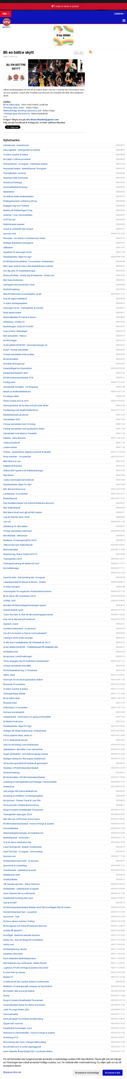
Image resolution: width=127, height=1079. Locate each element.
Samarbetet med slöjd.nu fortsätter (20, 433)
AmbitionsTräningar (12, 182)
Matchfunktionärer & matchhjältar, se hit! (22, 294)
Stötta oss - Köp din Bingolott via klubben (23, 940)
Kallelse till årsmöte (12, 466)
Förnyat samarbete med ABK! (17, 665)
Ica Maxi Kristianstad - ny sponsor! (19, 628)
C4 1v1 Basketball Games (15, 740)
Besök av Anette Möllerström (17, 391)
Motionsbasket (10, 549)
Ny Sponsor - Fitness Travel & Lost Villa (22, 800)
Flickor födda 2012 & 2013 (15, 401)
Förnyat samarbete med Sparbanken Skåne (23, 428)
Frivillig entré (9, 382)
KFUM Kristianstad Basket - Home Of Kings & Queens (28, 823)
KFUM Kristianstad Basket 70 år (18, 377)
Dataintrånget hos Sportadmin (17, 368)
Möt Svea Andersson (13, 280)
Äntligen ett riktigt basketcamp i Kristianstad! (24, 731)
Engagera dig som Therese (16, 205)
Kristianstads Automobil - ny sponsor (21, 861)
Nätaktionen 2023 (11, 875)
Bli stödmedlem (10, 359)
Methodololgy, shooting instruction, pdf (22, 110)
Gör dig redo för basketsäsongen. (19, 271)
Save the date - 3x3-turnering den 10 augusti (24, 577)
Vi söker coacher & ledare (15, 154)
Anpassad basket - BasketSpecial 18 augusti (24, 168)
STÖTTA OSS (9, 219)
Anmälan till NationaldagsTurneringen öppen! (24, 605)
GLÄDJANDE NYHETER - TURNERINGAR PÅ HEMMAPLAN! (30, 647)
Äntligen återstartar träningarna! (18, 243)
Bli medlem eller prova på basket (18, 991)
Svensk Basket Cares (13, 610)
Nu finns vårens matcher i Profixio (19, 921)
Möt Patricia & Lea (12, 461)
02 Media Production (13, 721)
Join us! (7, 521)
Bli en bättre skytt (18, 52)
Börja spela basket (12, 312)
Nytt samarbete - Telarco (14, 336)
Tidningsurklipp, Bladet (14, 693)
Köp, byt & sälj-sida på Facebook (19, 619)
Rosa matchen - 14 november (17, 456)
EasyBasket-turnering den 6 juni (18, 898)
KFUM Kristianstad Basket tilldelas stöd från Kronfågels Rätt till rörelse (36, 907)
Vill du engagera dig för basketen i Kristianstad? (26, 661)
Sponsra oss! (9, 233)
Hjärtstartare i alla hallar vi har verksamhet (22, 749)
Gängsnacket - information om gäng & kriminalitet (27, 717)
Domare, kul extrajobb (13, 712)
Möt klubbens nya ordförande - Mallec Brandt (24, 963)
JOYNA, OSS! (9, 600)
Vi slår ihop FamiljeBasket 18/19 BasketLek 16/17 (26, 642)
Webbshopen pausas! (13, 224)
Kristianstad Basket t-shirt (15, 373)
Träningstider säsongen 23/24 (17, 814)
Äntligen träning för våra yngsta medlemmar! (24, 758)
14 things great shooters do (16, 113)
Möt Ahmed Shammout (14, 489)
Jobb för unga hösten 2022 (16, 1009)
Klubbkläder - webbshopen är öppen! (21, 888)
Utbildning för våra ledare (15, 526)
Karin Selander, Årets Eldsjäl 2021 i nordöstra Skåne (27, 1051)
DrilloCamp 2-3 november (15, 707)
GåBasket (8, 247)
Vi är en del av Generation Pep (17, 842)
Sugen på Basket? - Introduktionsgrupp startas (25, 754)
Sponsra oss (9, 856)
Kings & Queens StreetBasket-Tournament (23, 810)
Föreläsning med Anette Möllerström (20, 410)
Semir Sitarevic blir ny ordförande (19, 893)
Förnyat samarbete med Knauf (17, 531)
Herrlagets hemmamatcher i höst (18, 284)
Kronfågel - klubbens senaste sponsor (21, 935)
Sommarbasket (10, 1014)
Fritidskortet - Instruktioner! (16, 145)
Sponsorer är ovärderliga (15, 865)
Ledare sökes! (10, 447)
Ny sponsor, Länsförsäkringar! (17, 656)
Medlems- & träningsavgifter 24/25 (19, 540)
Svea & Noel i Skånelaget (15, 331)
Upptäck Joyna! (10, 624)
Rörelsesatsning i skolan (15, 949)
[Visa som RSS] (90, 52)
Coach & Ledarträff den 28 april (18, 229)
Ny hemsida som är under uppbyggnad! (22, 1046)
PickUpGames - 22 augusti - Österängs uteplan (25, 164)
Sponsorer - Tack (11, 916)
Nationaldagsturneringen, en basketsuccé (23, 833)
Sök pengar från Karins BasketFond (20, 791)
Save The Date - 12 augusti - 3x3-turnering (22, 851)
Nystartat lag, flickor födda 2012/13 (20, 554)
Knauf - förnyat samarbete (15, 349)
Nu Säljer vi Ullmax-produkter (17, 159)
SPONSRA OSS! (10, 652)
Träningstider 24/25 (12, 559)
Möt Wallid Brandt (11, 507)
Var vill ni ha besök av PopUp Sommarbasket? (25, 633)
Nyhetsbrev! (9, 192)
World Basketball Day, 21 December (20, 670)
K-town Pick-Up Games (14, 972)
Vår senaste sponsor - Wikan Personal (21, 884)
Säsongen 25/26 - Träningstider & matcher (23, 308)
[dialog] (63, 1065)
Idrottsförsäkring (11, 289)
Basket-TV (8, 977)
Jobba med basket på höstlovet (18, 480)
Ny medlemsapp (11, 568)
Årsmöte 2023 (10, 703)
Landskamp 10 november (15, 494)
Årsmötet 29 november (14, 684)
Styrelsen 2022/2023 (13, 954)
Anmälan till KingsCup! (14, 363)
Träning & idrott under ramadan (18, 638)
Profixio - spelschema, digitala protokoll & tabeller (27, 452)
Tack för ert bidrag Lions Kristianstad (21, 744)
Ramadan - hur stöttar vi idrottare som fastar (24, 238)
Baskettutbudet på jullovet (15, 415)
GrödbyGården (10, 879)
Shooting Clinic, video (13, 107)
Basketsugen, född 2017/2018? (18, 326)
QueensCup (8, 786)
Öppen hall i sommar (13, 1023)
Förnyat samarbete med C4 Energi (19, 424)
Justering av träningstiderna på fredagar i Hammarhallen (30, 782)
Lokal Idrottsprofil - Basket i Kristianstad (22, 847)
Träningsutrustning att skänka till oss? (21, 563)
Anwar (6, 995)
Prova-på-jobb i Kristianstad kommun (21, 805)
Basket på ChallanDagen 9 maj (17, 210)
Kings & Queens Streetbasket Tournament (23, 1000)
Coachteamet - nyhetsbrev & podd (19, 870)
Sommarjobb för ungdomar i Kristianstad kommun (27, 591)
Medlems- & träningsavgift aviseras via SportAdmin (27, 986)
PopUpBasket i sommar (14, 173)
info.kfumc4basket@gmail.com (42, 119)
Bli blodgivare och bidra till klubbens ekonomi (25, 926)
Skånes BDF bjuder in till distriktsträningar (23, 470)
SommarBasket (10, 828)
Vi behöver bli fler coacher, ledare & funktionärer (26, 981)
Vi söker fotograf (11, 586)
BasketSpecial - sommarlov (16, 837)
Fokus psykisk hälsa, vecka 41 (17, 735)
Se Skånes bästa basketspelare (18, 196)
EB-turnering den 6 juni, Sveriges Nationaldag (24, 1042)
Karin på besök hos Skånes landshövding (23, 1019)
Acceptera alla (112, 1072)
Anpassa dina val (12, 1072)
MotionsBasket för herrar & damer (19, 317)
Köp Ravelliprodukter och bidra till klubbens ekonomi (28, 503)
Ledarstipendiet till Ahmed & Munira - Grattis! (24, 582)
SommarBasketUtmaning (15, 187)
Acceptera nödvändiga (87, 1072)
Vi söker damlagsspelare (15, 303)
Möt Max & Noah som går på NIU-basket (22, 512)
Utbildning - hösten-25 (13, 322)
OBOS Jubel (9, 675)
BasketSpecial (10, 498)
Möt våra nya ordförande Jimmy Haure (21, 819)
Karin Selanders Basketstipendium (19, 958)
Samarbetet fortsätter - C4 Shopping (20, 387)
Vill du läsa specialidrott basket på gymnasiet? (25, 763)
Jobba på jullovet (11, 442)
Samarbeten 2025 (11, 419)
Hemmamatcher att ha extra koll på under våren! (25, 405)
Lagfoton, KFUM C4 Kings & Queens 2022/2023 (25, 967)
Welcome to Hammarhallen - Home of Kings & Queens (29, 1033)
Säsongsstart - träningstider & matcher (21, 150)
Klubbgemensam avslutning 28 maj (20, 201)
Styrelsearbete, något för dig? (17, 257)
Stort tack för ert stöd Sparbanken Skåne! (23, 679)
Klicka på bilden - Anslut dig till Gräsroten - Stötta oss (28, 275)
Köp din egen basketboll (15, 298)
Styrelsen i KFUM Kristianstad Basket (20, 768)
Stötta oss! (8, 944)
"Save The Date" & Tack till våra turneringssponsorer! (28, 614)
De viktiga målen (11, 396)
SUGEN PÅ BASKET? (13, 930)
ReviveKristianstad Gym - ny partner (20, 912)
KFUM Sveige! (10, 340)
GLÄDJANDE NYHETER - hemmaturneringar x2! (25, 345)
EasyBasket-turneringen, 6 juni (17, 1028)
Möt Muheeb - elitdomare (15, 535)
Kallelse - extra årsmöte (14, 438)
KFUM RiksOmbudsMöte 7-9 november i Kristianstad (28, 261)
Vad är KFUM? (10, 902)
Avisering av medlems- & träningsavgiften (23, 796)
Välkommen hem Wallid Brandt (18, 545)
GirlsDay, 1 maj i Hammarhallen (17, 215)
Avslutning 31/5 (10, 1037)
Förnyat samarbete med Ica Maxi (18, 354)
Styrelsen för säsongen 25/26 (17, 252)
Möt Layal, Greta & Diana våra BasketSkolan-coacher (28, 266)
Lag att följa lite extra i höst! (16, 517)
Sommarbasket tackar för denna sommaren (24, 1005)
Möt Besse (8, 475)
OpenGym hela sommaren (15, 178)
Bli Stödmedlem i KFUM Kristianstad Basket (24, 777)
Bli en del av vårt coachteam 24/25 (19, 596)
